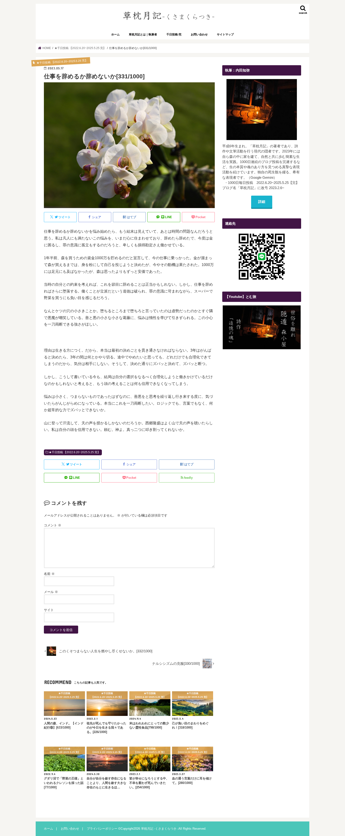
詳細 (261, 202)
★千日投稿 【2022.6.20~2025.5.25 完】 (74, 452)
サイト (49, 610)
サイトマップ (225, 34)
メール (51, 592)
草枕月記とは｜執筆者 (143, 34)
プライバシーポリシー (102, 828)
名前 (49, 574)
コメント (52, 525)
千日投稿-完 (173, 34)
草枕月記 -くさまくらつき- (159, 828)
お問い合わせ (199, 34)
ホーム (115, 34)
